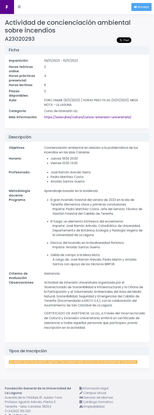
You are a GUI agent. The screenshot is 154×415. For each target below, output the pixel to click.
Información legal (95, 388)
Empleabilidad (93, 406)
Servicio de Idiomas (98, 397)
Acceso (143, 7)
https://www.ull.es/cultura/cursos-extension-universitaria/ (87, 117)
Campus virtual (94, 393)
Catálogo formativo (97, 402)
